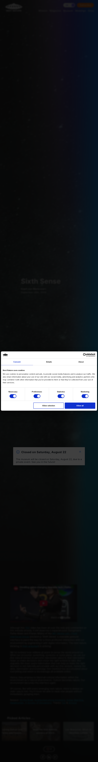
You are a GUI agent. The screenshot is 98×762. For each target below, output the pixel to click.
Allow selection (48, 406)
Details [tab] (49, 362)
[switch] (37, 396)
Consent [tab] (17, 362)
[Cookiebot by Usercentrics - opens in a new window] (84, 355)
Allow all (80, 406)
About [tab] (81, 362)
